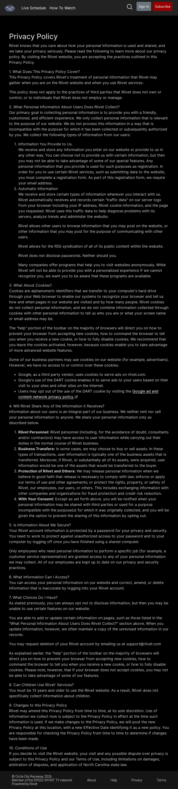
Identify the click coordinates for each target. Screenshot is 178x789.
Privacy (136, 780)
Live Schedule (34, 8)
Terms (161, 780)
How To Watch (62, 8)
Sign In (144, 6)
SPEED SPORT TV (47, 780)
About (91, 780)
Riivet (33, 784)
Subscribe (162, 6)
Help (114, 780)
